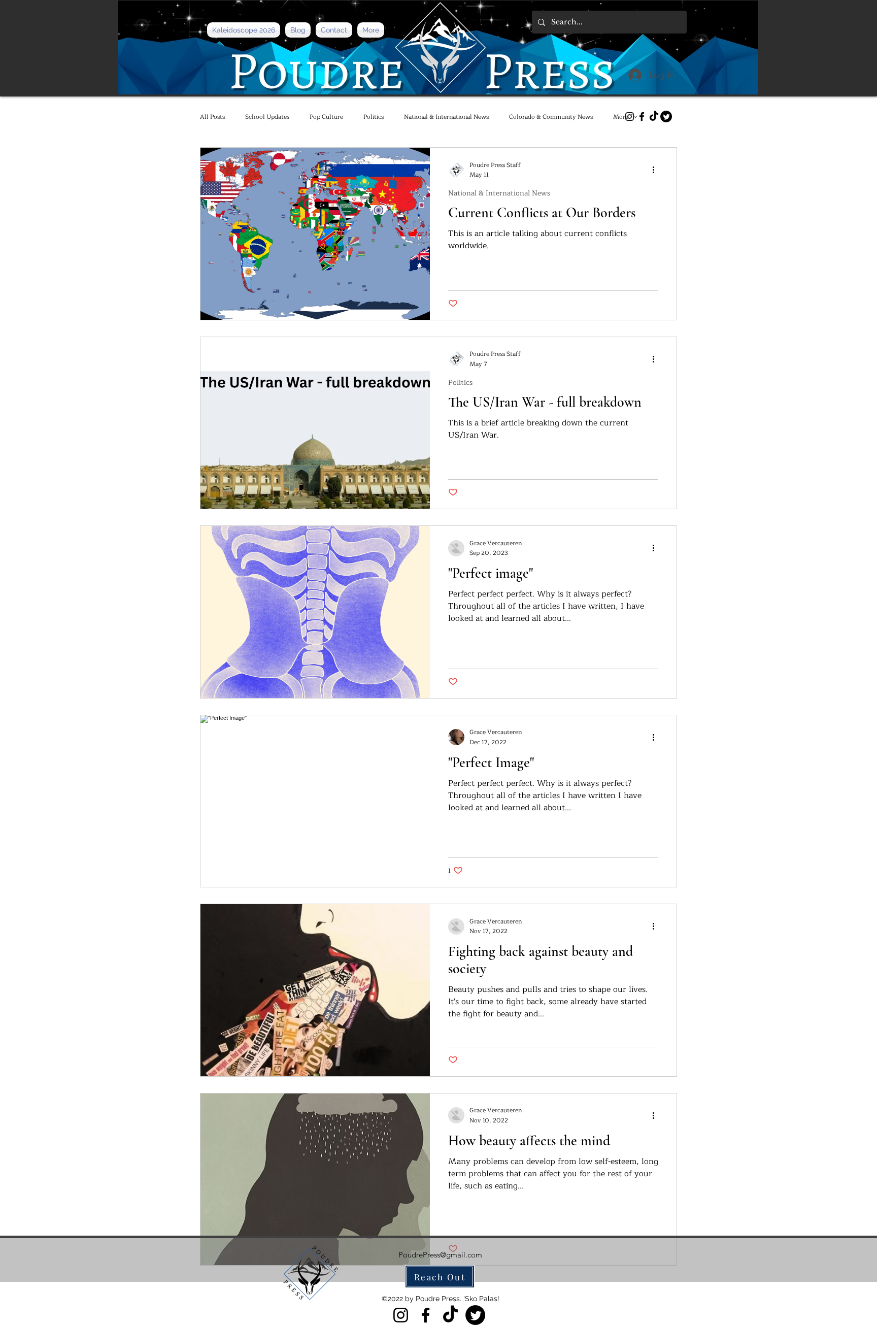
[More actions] (657, 170)
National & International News (446, 117)
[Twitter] (666, 116)
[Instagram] (629, 116)
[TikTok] (654, 116)
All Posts (212, 117)
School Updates (267, 117)
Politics (373, 117)
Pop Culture (326, 117)
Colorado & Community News (551, 117)
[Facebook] (642, 116)
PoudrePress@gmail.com (440, 1254)
